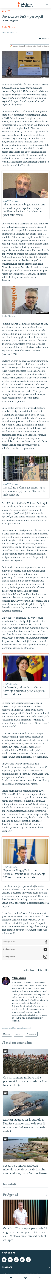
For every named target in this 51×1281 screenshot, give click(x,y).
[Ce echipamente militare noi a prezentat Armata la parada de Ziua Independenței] (25, 1061)
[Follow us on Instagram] (16, 1259)
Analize (6, 11)
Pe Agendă (10, 1195)
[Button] (44, 38)
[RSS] (22, 1259)
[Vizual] (11, 1277)
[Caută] (40, 1277)
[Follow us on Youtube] (10, 1259)
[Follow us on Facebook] (4, 1259)
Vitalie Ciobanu (8, 27)
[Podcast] (25, 1277)
